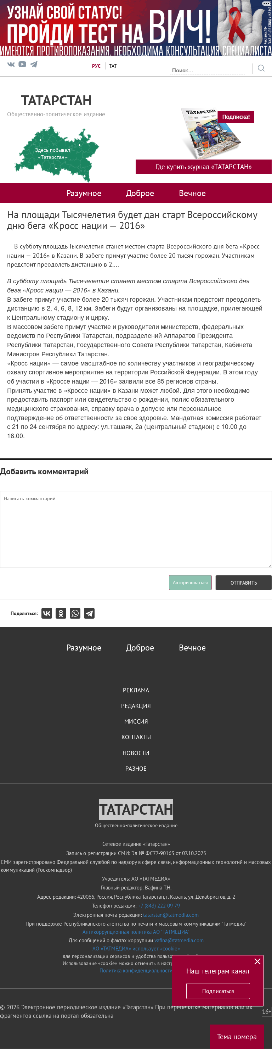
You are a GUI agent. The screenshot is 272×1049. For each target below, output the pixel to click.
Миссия (136, 721)
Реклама (136, 690)
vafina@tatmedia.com (179, 940)
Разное (136, 768)
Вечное (192, 193)
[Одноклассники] (63, 613)
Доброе (140, 193)
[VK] (11, 65)
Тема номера (237, 1036)
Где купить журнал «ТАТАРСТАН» (204, 166)
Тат (113, 66)
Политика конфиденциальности (136, 970)
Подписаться (218, 990)
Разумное (83, 193)
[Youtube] (22, 65)
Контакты (136, 737)
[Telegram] (33, 65)
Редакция (136, 706)
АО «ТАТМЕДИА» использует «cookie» (136, 948)
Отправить (244, 583)
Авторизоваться (190, 582)
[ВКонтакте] (48, 613)
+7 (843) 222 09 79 (159, 905)
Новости (136, 753)
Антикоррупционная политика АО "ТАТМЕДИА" (136, 931)
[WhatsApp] (77, 613)
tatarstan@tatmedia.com (171, 914)
